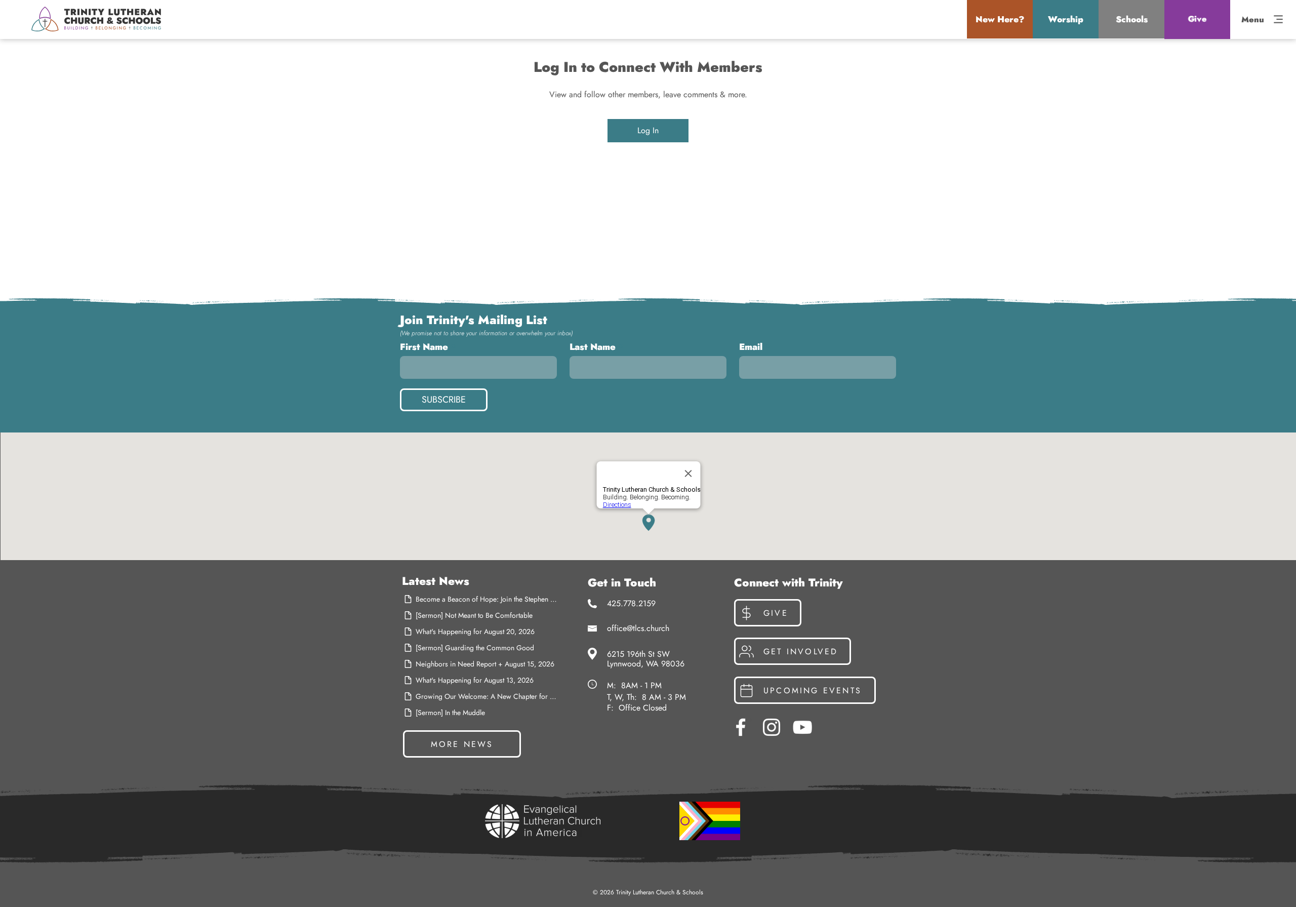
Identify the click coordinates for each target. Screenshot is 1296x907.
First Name (424, 346)
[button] (1000, 19)
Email (750, 346)
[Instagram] (771, 727)
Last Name (593, 346)
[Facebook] (740, 727)
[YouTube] (802, 727)
